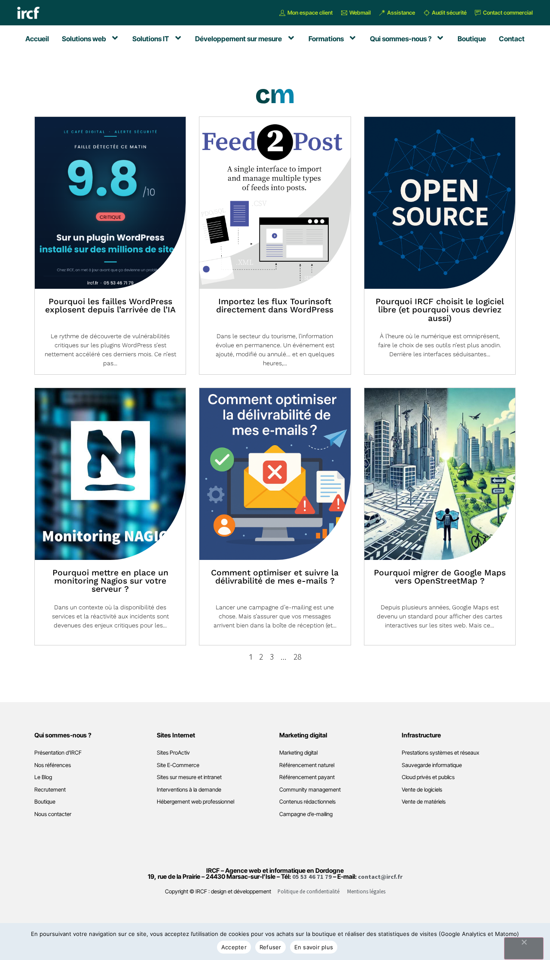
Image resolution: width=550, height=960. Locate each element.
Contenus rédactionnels (307, 801)
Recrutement (50, 789)
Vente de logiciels (422, 789)
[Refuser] (524, 948)
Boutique (44, 801)
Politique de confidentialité (308, 891)
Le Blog (43, 777)
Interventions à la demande (189, 789)
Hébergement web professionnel (195, 801)
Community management (310, 789)
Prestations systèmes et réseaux (440, 752)
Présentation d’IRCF (58, 752)
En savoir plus (313, 947)
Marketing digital (298, 752)
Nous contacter (52, 814)
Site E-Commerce (178, 765)
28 (297, 656)
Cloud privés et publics (428, 777)
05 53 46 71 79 (312, 877)
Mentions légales (366, 891)
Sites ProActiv (173, 752)
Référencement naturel (306, 765)
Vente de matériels (424, 801)
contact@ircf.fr (380, 877)
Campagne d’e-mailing (306, 814)
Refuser (270, 947)
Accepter (234, 947)
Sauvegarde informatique (432, 765)
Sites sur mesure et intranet (189, 777)
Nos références (52, 765)
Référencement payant (307, 777)
